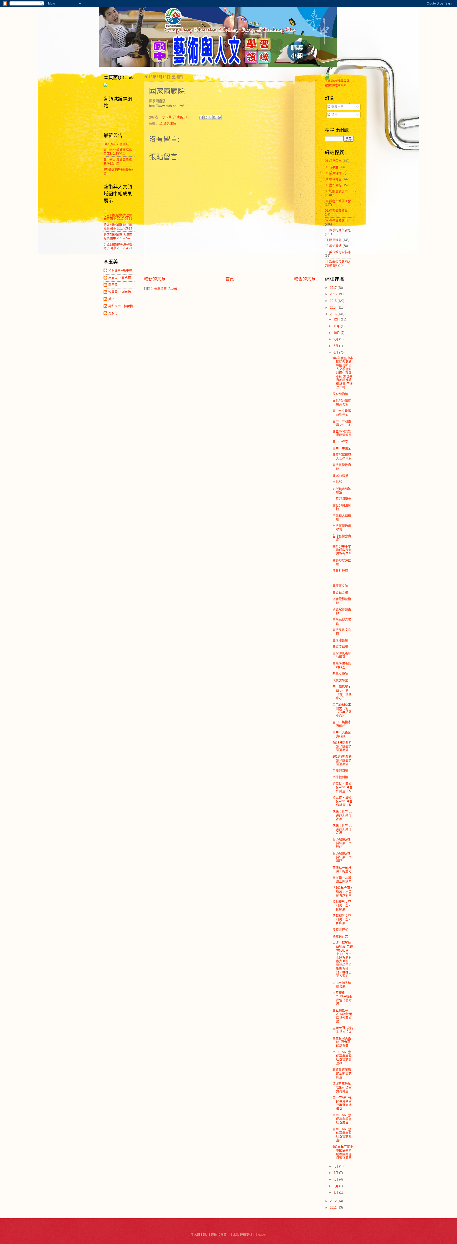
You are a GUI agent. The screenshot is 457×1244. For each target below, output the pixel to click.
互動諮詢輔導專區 (337, 81)
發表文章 (337, 107)
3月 (336, 1179)
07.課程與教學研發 (338, 201)
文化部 (337, 482)
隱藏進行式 (340, 929)
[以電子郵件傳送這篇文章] (201, 117)
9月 (336, 339)
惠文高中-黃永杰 (119, 277)
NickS (234, 1234)
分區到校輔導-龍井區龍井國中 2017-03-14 (118, 226)
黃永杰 (113, 313)
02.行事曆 (331, 167)
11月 (337, 326)
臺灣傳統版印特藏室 (342, 655)
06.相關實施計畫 (336, 191)
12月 (337, 319)
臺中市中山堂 (342, 448)
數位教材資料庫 (336, 85)
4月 (336, 1172)
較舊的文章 (304, 279)
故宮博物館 (340, 394)
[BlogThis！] (205, 117)
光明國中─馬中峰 (120, 270)
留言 (334, 114)
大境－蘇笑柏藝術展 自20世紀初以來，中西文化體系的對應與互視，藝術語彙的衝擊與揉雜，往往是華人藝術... (343, 959)
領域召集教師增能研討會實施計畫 (342, 1087)
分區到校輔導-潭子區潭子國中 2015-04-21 (118, 246)
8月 (336, 346)
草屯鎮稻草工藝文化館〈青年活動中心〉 (342, 692)
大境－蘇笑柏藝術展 (342, 984)
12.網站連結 (167, 123)
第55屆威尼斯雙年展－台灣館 (342, 843)
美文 (111, 299)
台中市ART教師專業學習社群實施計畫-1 (342, 1134)
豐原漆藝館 (340, 640)
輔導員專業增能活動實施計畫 (342, 1073)
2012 (334, 1201)
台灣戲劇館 (340, 770)
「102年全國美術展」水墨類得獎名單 (343, 891)
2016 (334, 294)
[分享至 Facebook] (214, 117)
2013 (334, 314)
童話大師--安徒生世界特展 (343, 1029)
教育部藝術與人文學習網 (342, 456)
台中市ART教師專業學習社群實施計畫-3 (342, 1057)
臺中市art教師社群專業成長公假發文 (118, 151)
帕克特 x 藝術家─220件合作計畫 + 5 (343, 787)
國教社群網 (340, 570)
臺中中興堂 (340, 441)
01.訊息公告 (333, 161)
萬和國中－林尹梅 (120, 306)
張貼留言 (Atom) (165, 288)
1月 (336, 1192)
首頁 (229, 279)
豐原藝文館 (340, 586)
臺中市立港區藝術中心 (342, 412)
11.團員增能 (333, 240)
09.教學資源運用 (336, 220)
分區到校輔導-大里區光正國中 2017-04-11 (118, 216)
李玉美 (113, 284)
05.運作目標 (333, 185)
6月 (336, 352)
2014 (334, 307)
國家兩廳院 (340, 475)
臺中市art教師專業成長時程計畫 (118, 161)
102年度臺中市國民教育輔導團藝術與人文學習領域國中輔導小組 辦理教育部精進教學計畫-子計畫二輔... (343, 372)
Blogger (260, 1234)
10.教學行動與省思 (338, 230)
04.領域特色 (333, 179)
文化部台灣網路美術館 (342, 402)
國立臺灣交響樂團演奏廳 (342, 433)
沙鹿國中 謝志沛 (119, 292)
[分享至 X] (210, 117)
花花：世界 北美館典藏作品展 (342, 815)
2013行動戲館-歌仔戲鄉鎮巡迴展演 (343, 746)
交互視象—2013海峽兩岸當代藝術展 (342, 998)
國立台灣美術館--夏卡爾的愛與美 (342, 1041)
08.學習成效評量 (336, 210)
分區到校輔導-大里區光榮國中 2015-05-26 (118, 236)
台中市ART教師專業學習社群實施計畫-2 (342, 1103)
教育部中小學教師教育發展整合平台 (342, 550)
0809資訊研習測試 (116, 144)
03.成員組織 (333, 173)
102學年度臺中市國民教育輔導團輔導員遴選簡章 (343, 1152)
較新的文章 (154, 279)
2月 (336, 1186)
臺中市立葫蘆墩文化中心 (342, 422)
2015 (334, 301)
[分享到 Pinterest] (219, 117)
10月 (337, 333)
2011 (334, 1207)
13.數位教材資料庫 (338, 252)
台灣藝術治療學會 (342, 527)
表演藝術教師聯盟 (342, 490)
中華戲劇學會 (342, 498)
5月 (336, 1166)
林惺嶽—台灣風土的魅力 (342, 869)
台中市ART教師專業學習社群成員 (342, 1118)
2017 (334, 288)
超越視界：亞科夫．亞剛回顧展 (342, 905)
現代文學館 (340, 673)
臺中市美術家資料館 (342, 723)
